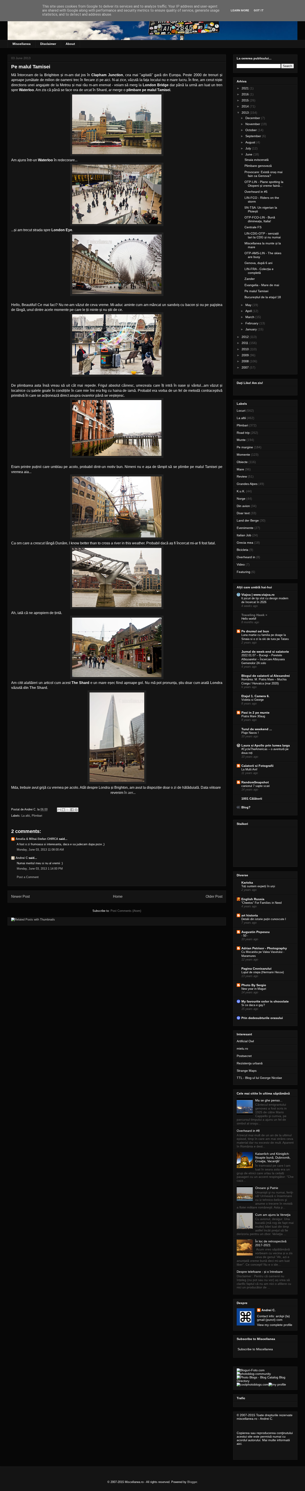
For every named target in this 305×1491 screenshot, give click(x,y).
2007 (246, 367)
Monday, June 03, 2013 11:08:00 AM (40, 849)
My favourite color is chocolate (265, 1001)
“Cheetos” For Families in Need (261, 902)
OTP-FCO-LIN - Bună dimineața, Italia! (259, 219)
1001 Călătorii (251, 798)
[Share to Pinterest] (76, 809)
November (253, 124)
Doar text (243, 513)
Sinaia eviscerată (256, 159)
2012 (246, 337)
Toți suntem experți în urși (258, 886)
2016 (246, 94)
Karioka (247, 882)
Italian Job (244, 535)
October (251, 130)
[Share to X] (67, 809)
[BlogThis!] (63, 809)
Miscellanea (22, 44)
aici (239, 1443)
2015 (246, 100)
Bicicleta (242, 550)
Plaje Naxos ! (250, 732)
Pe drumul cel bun (255, 631)
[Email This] (59, 809)
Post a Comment (28, 877)
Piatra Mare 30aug (253, 716)
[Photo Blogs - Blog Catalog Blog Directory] (265, 1381)
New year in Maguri (253, 988)
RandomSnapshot (255, 782)
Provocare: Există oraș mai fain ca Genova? (263, 174)
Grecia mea (245, 542)
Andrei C (22, 858)
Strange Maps (247, 1070)
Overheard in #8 (248, 1130)
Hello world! (248, 618)
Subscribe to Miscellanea (255, 1349)
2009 (246, 355)
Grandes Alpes (247, 484)
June (249, 154)
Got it (259, 10)
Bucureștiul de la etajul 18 (262, 297)
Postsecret (244, 1056)
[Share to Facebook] (72, 809)
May (248, 305)
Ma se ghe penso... (268, 1100)
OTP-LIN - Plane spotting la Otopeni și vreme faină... (263, 183)
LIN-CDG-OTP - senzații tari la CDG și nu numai (262, 235)
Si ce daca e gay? (253, 1005)
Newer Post (20, 896)
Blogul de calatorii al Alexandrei (265, 675)
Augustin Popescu (255, 932)
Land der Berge (248, 520)
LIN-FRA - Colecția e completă (259, 271)
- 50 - (244, 935)
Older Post (214, 896)
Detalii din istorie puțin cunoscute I (263, 919)
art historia (249, 915)
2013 (246, 112)
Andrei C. (268, 1310)
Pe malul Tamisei (256, 291)
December (253, 118)
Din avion (243, 506)
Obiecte (242, 462)
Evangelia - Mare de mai (261, 285)
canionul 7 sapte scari (255, 786)
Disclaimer (48, 44)
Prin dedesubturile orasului (262, 1018)
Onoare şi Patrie (266, 1188)
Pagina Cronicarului (256, 968)
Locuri (241, 410)
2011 (245, 343)
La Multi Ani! (249, 769)
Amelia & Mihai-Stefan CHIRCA (37, 839)
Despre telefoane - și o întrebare (260, 1271)
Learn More (240, 10)
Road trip (243, 432)
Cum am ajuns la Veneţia (272, 1214)
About (70, 44)
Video (241, 564)
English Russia (252, 899)
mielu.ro (242, 1048)
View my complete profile (274, 1325)
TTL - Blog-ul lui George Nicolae (259, 1078)
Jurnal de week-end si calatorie (265, 651)
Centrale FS (252, 227)
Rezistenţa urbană (250, 1063)
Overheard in (246, 557)
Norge (241, 498)
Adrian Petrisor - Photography (264, 948)
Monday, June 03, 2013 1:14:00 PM (40, 868)
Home (118, 896)
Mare (240, 469)
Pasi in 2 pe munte (255, 712)
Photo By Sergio (253, 985)
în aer (128, 793)
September (253, 136)
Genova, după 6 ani (258, 263)
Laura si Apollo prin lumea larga (265, 745)
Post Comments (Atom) (126, 910)
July (248, 148)
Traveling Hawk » (254, 615)
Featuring (243, 572)
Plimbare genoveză (258, 166)
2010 (246, 349)
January (251, 329)
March (250, 317)
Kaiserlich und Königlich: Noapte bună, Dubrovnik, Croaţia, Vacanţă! (272, 1157)
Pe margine (245, 447)
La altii (25, 815)
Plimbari (37, 815)
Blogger (192, 1482)
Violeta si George (252, 699)
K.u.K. (241, 491)
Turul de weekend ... (256, 729)
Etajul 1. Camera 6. (255, 696)
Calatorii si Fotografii (257, 766)
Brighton (51, 75)
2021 (246, 88)
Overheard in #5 (255, 191)
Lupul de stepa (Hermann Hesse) (262, 972)
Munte (241, 440)
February (252, 323)
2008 (246, 361)
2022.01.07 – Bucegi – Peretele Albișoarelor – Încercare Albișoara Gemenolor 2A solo (263, 659)
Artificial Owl (245, 1041)
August (250, 142)
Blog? (246, 807)
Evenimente (245, 528)
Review (242, 476)
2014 (246, 106)
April (249, 311)
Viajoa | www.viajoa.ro (258, 594)
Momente (243, 454)
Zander (249, 279)
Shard (101, 90)
